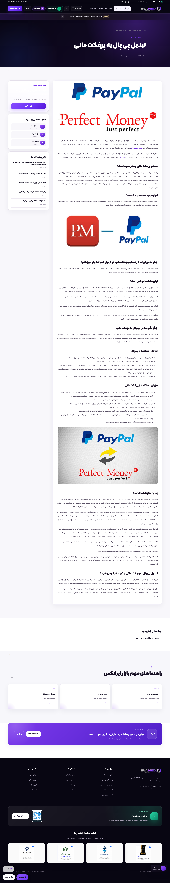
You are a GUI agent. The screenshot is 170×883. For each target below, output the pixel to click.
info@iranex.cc (12, 2)
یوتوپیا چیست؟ (108, 775)
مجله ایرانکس (137, 30)
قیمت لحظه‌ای (103, 8)
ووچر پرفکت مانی (136, 148)
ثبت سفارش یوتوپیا (107, 795)
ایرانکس (122, 157)
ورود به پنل (28, 106)
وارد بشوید (139, 638)
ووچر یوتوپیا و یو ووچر (107, 780)
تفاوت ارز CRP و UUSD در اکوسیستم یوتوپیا (34, 201)
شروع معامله (22, 877)
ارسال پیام (19, 734)
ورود (27, 8)
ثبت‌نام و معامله (15, 8)
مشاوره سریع (9, 877)
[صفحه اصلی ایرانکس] (150, 9)
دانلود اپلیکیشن (20, 816)
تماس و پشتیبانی (33, 780)
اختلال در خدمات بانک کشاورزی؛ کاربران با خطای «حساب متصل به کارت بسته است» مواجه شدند (29, 163)
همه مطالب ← (12, 678)
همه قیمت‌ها (72, 790)
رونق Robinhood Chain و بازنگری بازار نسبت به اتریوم (32, 192)
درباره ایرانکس (34, 775)
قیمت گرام (73, 785)
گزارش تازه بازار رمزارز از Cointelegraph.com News (32, 183)
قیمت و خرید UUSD (107, 790)
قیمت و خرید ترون (71, 780)
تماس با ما (93, 8)
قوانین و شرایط (34, 785)
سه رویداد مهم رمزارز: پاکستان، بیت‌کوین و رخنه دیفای (32, 174)
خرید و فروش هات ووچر (106, 785)
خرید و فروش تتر (71, 775)
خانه (110, 8)
